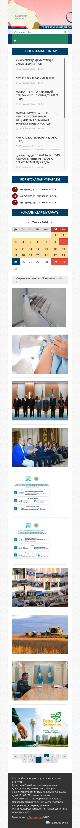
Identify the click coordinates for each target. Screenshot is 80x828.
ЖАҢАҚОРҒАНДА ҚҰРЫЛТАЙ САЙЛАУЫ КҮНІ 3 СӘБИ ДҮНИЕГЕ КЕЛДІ (37, 95)
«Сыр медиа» (35, 817)
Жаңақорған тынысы (54, 16)
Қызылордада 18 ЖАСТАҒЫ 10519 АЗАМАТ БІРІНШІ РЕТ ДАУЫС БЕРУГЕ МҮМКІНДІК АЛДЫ (38, 158)
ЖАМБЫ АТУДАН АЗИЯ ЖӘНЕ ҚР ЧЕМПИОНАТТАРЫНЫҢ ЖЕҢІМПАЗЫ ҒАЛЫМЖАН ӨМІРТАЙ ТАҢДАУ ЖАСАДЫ (37, 118)
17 (15, 255)
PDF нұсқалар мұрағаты (40, 179)
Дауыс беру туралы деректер (35, 78)
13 (37, 248)
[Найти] (65, 32)
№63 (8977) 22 (27, 189)
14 (46, 248)
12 (30, 248)
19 (30, 255)
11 (23, 248)
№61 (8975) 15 (27, 202)
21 (46, 255)
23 (63, 255)
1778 (46, 760)
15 (55, 248)
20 (37, 255)
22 (55, 255)
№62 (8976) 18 (27, 196)
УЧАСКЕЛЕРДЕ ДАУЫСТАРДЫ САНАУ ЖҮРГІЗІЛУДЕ (34, 62)
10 (15, 248)
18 (23, 255)
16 (63, 248)
